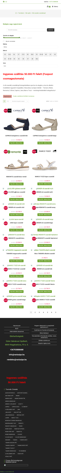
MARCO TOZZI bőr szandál (16, 269)
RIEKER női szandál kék (44, 269)
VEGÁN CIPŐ (20, 453)
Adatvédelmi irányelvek (17, 331)
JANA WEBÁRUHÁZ (9, 415)
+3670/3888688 (53, 1)
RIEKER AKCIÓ (8, 428)
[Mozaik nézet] (4, 101)
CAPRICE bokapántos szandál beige (44, 136)
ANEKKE (17, 395)
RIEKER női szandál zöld (16, 207)
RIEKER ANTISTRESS (19, 428)
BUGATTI (21, 404)
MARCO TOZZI (15, 417)
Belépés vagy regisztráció (12, 24)
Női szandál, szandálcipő (39, 13)
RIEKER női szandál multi (45, 192)
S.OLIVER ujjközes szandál (16, 192)
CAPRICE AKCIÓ (15, 406)
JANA (18, 409)
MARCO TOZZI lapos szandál (44, 176)
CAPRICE (7, 406)
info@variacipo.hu (17, 355)
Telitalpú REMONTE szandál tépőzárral (45, 238)
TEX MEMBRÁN (22, 451)
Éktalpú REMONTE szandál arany (44, 207)
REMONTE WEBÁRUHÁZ (11, 426)
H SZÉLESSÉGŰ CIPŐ (10, 409)
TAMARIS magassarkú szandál (16, 253)
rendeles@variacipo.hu (17, 360)
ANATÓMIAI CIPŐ (9, 395)
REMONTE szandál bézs (16, 238)
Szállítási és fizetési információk (44, 330)
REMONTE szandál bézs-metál (16, 176)
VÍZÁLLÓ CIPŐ (8, 456)
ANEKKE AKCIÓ (8, 398)
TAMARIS (15, 439)
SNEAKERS (7, 439)
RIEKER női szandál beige (44, 223)
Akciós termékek (10, 41)
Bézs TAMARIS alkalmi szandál (44, 253)
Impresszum (16, 325)
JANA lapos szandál (16, 223)
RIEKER (20, 426)
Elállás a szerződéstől (7, 472)
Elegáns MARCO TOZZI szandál (44, 299)
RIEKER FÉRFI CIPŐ (9, 431)
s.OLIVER (20, 434)
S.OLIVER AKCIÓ (9, 437)
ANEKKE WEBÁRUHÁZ (10, 401)
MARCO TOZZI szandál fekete (45, 284)
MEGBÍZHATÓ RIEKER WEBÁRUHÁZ (13, 420)
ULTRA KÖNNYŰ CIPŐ (10, 453)
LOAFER (7, 417)
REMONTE (21, 423)
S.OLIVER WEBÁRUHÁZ (20, 437)
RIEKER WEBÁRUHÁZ (10, 434)
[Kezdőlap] (16, 13)
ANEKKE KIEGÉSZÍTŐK (20, 398)
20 (51, 101)
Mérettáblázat (44, 333)
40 (53, 101)
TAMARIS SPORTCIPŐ (22, 445)
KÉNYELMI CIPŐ (20, 415)
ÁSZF (16, 328)
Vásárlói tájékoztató (44, 343)
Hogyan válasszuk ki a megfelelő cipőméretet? (44, 326)
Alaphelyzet (7, 96)
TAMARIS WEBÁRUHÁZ (10, 451)
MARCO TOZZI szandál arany (16, 284)
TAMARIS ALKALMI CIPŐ (11, 442)
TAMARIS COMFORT (10, 445)
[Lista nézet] (8, 101)
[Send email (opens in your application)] (6, 2)
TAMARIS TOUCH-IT (10, 448)
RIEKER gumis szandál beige (16, 299)
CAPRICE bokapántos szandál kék (16, 136)
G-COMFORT (25, 406)
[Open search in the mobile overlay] (30, 30)
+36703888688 (16, 350)
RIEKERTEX (19, 431)
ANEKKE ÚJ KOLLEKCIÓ (10, 404)
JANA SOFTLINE (17, 412)
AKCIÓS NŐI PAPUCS (10, 392)
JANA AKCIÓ (8, 412)
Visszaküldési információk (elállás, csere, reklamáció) (44, 336)
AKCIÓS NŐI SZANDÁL (22, 392)
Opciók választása (16, 143)
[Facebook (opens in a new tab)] (4, 2)
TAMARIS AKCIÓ (23, 439)
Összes (56, 101)
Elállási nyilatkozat (44, 340)
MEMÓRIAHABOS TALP (10, 423)
